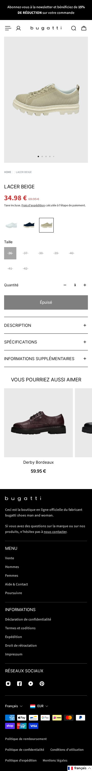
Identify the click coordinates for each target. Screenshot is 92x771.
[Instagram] (8, 683)
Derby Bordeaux (38, 462)
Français (11, 706)
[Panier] (84, 28)
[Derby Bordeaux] (38, 422)
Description (17, 325)
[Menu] (8, 28)
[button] (79, 768)
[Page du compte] (18, 28)
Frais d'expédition (33, 205)
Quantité (11, 285)
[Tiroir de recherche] (73, 28)
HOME (7, 172)
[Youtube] (30, 683)
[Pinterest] (42, 683)
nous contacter (55, 531)
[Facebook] (19, 683)
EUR (40, 706)
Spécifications (20, 341)
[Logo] (46, 28)
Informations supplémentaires (39, 358)
